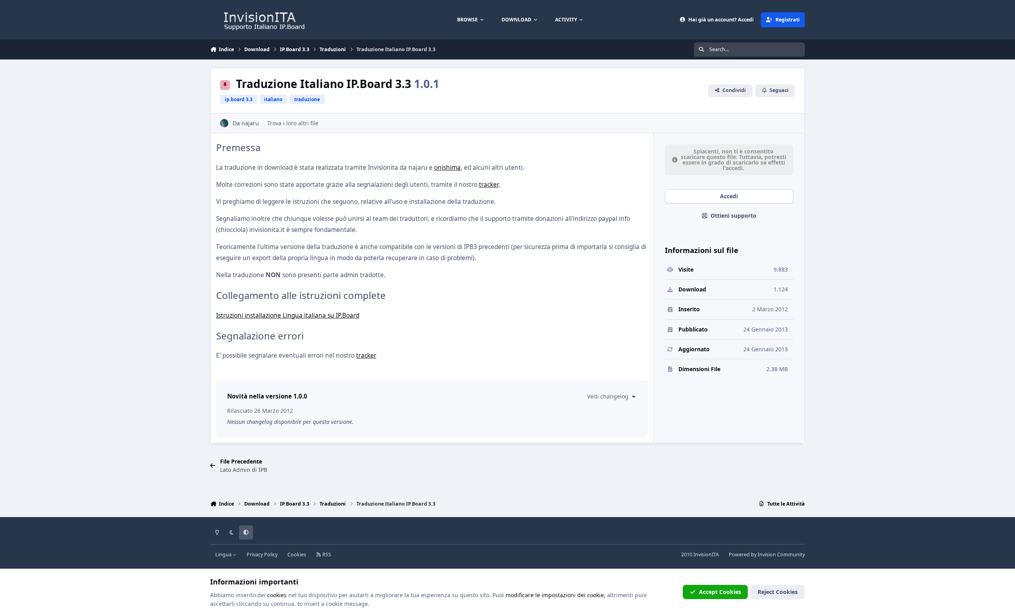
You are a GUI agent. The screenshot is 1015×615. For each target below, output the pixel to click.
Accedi (729, 196)
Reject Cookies (778, 592)
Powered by (767, 554)
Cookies (296, 554)
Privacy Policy (262, 554)
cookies (277, 595)
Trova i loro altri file (292, 123)
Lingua (224, 554)
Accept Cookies (720, 592)
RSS (326, 554)
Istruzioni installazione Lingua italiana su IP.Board (287, 315)
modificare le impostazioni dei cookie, (555, 595)
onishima (447, 167)
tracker (488, 184)
